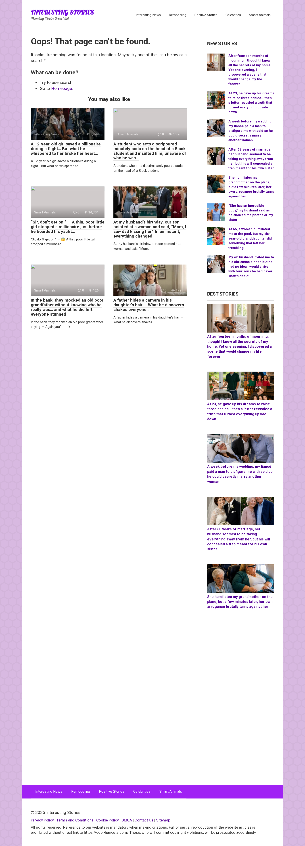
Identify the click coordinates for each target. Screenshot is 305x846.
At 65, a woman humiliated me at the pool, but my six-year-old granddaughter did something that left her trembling (250, 238)
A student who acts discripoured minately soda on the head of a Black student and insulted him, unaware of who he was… (149, 151)
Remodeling (177, 15)
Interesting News (148, 15)
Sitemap (163, 820)
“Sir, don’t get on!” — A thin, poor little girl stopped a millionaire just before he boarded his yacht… (67, 226)
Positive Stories (205, 15)
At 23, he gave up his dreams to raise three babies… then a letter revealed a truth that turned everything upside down (251, 102)
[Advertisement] (240, 702)
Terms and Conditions (75, 820)
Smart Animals (260, 15)
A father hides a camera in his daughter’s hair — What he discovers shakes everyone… (148, 305)
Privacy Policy (42, 820)
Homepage (61, 88)
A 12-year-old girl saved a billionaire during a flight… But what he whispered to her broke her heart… (66, 148)
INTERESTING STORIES (62, 12)
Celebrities (233, 15)
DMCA (126, 820)
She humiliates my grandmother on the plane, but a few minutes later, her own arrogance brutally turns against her (251, 187)
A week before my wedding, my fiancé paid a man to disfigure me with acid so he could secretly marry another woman (250, 130)
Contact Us (144, 820)
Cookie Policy (107, 820)
